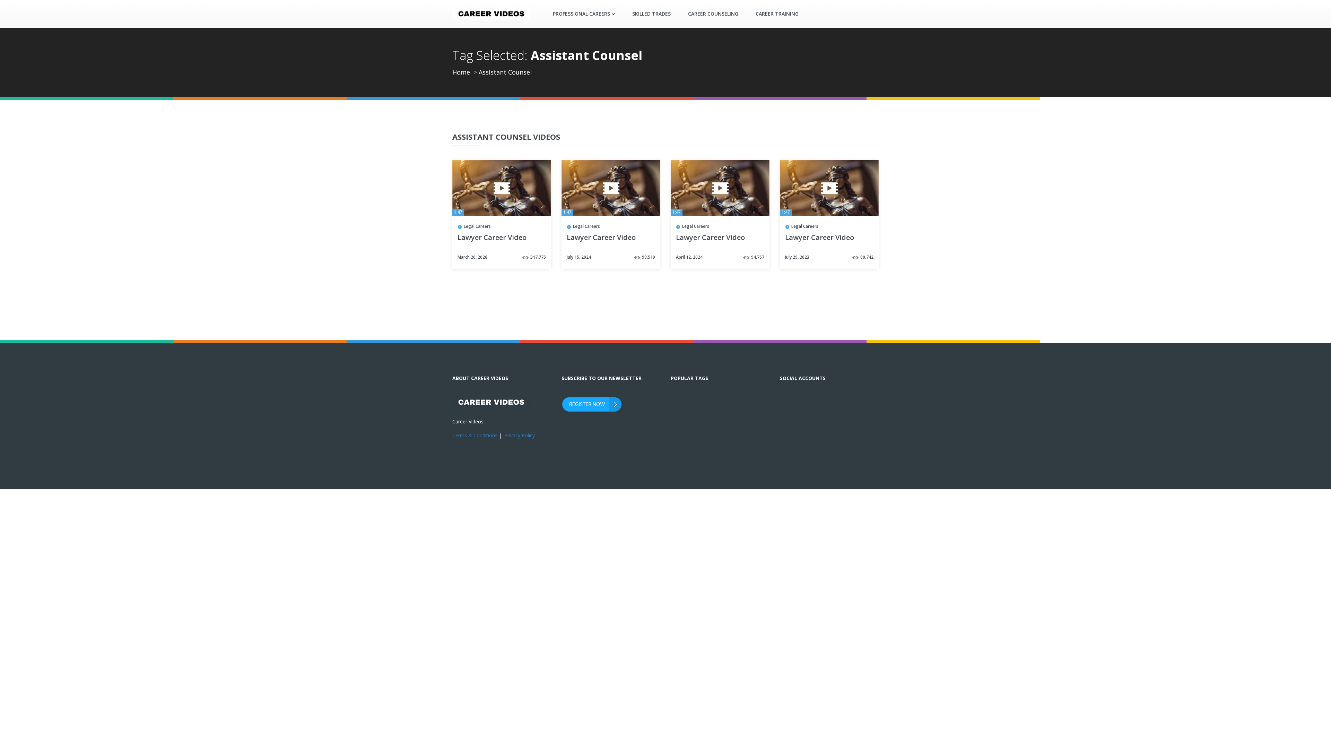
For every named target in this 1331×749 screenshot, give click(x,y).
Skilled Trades (651, 13)
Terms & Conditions (474, 435)
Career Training (777, 13)
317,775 (538, 257)
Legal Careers (477, 226)
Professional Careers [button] (581, 13)
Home (461, 72)
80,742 (866, 257)
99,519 (648, 257)
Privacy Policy (519, 435)
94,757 (757, 257)
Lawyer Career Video (492, 238)
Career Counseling (713, 13)
